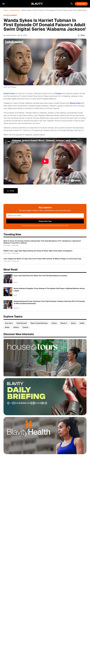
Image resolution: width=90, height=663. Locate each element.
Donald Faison (9, 93)
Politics (16, 327)
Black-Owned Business (39, 323)
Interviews (9, 323)
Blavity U (63, 323)
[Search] (71, 3)
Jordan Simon (11, 35)
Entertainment (15, 10)
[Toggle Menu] (3, 3)
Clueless (58, 93)
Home (6, 10)
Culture (54, 323)
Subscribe (81, 4)
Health (82, 323)
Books (7, 327)
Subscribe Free (45, 221)
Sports (73, 323)
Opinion (25, 327)
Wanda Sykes (75, 103)
